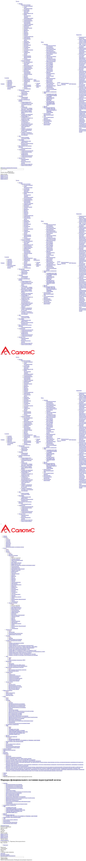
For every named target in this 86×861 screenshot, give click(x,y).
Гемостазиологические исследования (51, 53)
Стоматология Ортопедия (27, 150)
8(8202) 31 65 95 (4, 177)
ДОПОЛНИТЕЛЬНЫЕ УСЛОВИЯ (51, 96)
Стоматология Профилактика (24, 154)
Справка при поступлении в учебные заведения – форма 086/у (26, 108)
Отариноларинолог (28, 79)
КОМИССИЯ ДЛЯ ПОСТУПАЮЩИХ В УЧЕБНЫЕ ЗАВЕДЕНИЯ (51, 110)
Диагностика (22, 90)
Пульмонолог (27, 47)
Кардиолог (26, 26)
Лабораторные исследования (24, 98)
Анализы (21, 96)
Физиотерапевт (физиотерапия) (27, 56)
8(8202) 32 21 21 (4, 176)
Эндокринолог (27, 59)
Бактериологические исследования (51, 46)
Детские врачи (38, 84)
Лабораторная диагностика (24, 94)
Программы (21, 139)
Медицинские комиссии (26, 164)
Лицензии (3, 853)
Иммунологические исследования (50, 62)
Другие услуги (22, 158)
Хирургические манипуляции (47, 124)
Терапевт (26, 51)
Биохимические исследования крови (51, 48)
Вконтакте (5, 845)
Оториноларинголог (28, 36)
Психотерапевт (27, 45)
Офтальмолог (27, 37)
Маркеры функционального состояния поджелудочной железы (50, 75)
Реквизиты (9, 82)
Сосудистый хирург (28, 49)
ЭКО (20, 136)
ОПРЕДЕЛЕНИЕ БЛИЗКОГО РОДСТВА (50, 99)
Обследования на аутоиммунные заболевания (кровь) (51, 84)
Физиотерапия (47, 119)
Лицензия (9, 81)
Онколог (26, 35)
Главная (2, 83)
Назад (7, 538)
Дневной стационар (28, 24)
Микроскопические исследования (50, 79)
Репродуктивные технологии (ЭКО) (25, 138)
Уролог (25, 54)
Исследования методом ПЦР (49, 67)
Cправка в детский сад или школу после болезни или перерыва (27, 133)
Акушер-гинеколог (28, 6)
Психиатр (26, 43)
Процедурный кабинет (26, 165)
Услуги (17, 1)
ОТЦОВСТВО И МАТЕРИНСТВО (50, 102)
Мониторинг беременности (49, 81)
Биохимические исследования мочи (50, 51)
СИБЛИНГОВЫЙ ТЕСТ (11, 812)
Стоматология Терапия (26, 156)
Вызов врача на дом (28, 13)
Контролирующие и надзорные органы (11, 87)
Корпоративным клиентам (25, 160)
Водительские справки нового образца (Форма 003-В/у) (26, 112)
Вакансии (9, 85)
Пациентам (78, 34)
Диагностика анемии (51, 56)
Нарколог (26, 32)
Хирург (25, 58)
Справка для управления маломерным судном (27, 115)
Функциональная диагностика (25, 92)
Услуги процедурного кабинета (10, 819)
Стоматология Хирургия (27, 155)
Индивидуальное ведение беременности (27, 144)
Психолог (26, 46)
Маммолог (26, 30)
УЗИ (45, 116)
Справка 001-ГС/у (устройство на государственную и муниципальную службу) (27, 122)
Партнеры (9, 83)
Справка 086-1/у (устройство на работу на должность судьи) (27, 118)
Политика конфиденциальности (8, 855)
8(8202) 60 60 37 (4, 179)
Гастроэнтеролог (28, 19)
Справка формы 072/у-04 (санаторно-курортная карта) (27, 104)
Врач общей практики (26, 11)
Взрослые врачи (38, 86)
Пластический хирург (26, 148)
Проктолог (26, 41)
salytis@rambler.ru (4, 840)
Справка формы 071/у (26, 102)
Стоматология (22, 149)
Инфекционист (27, 25)
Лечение (20, 3)
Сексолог (26, 48)
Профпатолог (27, 42)
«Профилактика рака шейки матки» (26, 141)
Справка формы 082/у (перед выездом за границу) (26, 126)
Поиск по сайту (4, 858)
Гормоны (48, 55)
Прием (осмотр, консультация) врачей (48, 114)
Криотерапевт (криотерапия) (27, 22)
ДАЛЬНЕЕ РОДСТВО (51, 94)
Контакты (74, 83)
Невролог (26, 34)
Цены (42, 42)
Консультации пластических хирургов (17, 669)
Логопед (26, 29)
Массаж (25, 31)
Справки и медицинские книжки (16, 643)
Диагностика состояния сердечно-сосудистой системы (51, 59)
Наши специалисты (37, 80)
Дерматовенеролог (28, 20)
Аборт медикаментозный (28, 8)
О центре (7, 77)
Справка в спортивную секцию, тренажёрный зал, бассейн (26, 130)
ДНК (45, 93)
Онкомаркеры (49, 86)
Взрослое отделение (25, 4)
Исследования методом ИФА (49, 64)
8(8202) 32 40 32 (4, 175)
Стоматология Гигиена (26, 152)
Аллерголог (26, 9)
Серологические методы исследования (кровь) (51, 89)
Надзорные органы (5, 854)
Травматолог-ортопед (27, 53)
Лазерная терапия (28, 28)
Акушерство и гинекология (50, 91)
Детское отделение (25, 60)
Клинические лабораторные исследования (49, 70)
